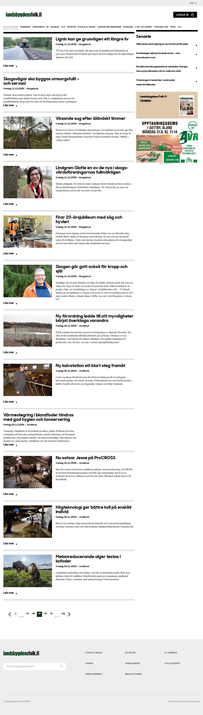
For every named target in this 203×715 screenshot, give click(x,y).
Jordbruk (25, 27)
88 (33, 614)
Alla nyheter (10, 27)
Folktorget (172, 663)
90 (45, 614)
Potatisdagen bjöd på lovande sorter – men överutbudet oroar (158, 55)
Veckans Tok (161, 27)
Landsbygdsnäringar (109, 27)
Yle (179, 27)
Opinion (71, 27)
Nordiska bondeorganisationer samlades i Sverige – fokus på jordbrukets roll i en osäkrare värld (162, 69)
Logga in (182, 14)
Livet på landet (143, 27)
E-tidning (171, 653)
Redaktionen (133, 674)
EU (48, 27)
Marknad (128, 27)
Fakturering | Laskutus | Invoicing (184, 701)
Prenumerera (93, 674)
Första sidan (93, 653)
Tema (173, 27)
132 (63, 614)
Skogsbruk (39, 27)
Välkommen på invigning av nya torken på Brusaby (162, 44)
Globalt (55, 27)
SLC (63, 27)
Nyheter (130, 653)
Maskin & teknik (86, 27)
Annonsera (132, 663)
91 (51, 614)
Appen (89, 663)
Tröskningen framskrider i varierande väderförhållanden (155, 82)
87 (27, 614)
